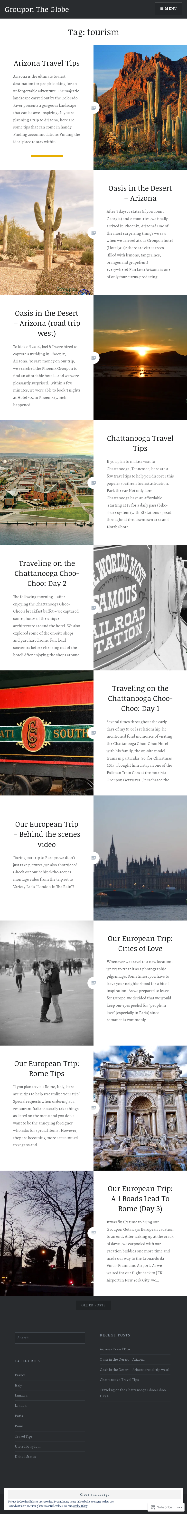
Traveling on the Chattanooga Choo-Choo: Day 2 (133, 1392)
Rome (19, 1426)
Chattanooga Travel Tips (119, 1379)
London (21, 1405)
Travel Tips (23, 1436)
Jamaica (21, 1395)
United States (25, 1456)
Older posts (93, 1305)
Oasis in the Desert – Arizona (122, 1359)
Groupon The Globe (37, 9)
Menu (171, 8)
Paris (19, 1415)
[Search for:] (50, 1337)
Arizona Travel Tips (115, 1349)
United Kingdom (27, 1446)
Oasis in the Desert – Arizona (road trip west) (134, 1369)
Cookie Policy (80, 1506)
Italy (18, 1385)
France (20, 1374)
